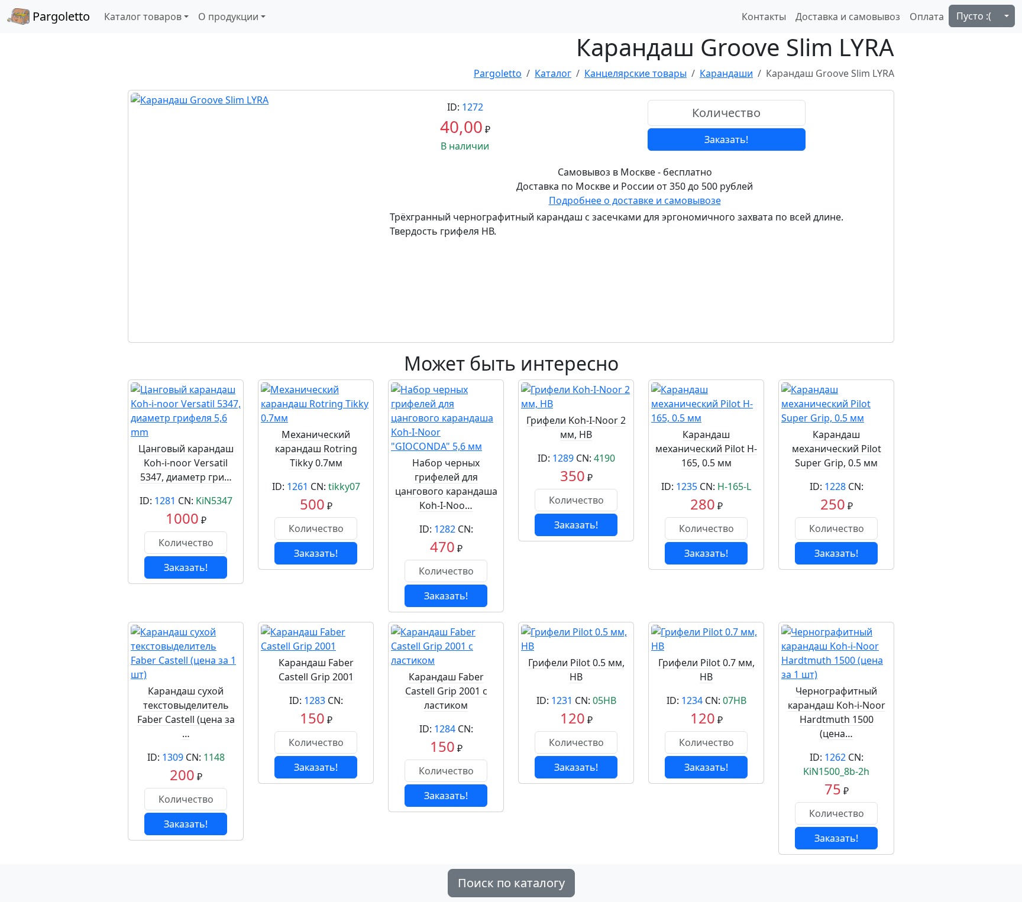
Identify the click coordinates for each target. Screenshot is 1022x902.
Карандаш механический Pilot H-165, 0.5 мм (706, 448)
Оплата (927, 16)
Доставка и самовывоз (847, 16)
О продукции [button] (228, 16)
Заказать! (726, 139)
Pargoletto (60, 16)
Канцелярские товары (635, 73)
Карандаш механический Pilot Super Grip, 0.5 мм (836, 448)
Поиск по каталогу (511, 883)
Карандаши (726, 73)
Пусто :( (973, 15)
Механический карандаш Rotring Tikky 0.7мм (316, 448)
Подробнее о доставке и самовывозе (635, 200)
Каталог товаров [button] (143, 16)
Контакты (764, 16)
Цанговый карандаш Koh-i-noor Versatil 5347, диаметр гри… (186, 463)
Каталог (553, 73)
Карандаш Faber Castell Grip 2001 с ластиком (446, 691)
